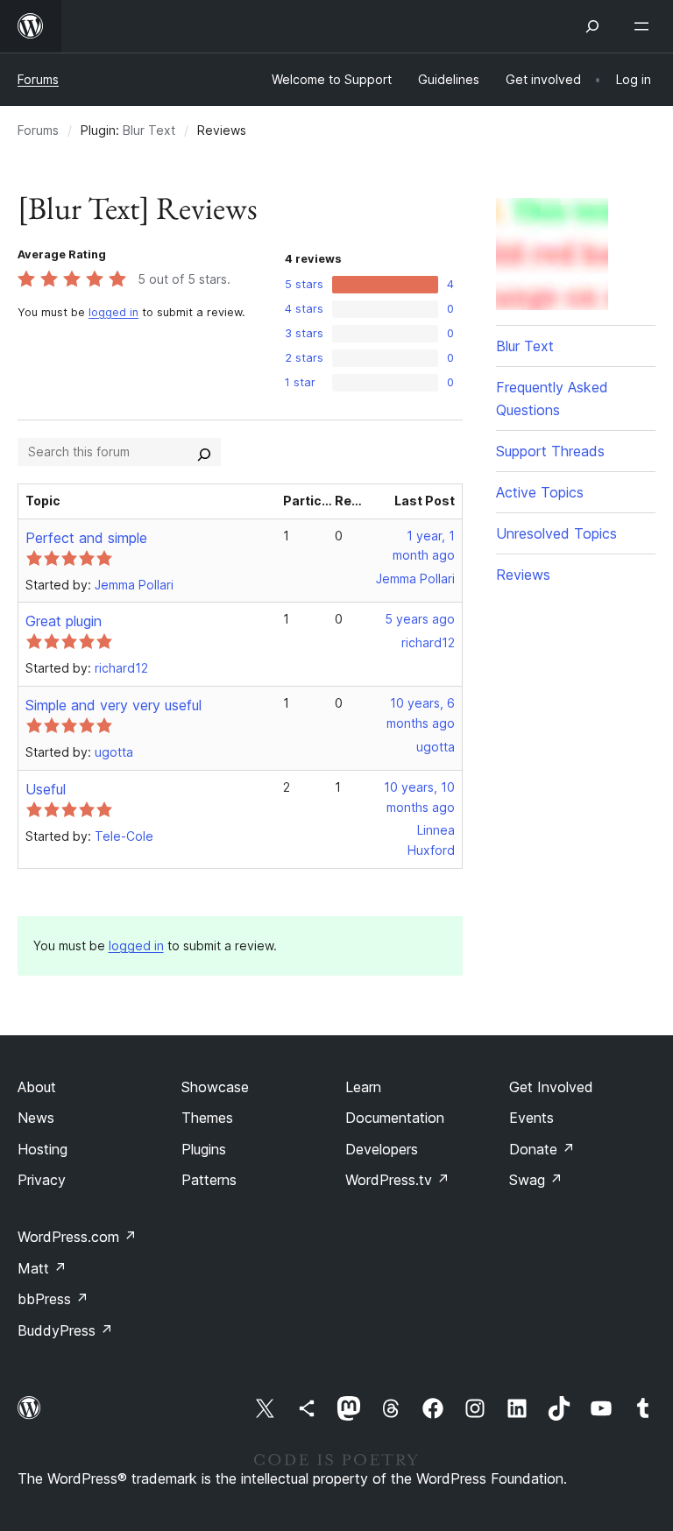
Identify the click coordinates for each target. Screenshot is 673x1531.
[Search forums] (204, 452)
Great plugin (63, 621)
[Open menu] (645, 26)
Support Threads (550, 451)
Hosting (42, 1149)
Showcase (215, 1087)
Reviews (523, 574)
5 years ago (420, 618)
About (37, 1087)
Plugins (203, 1149)
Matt (42, 1268)
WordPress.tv (397, 1180)
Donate (542, 1149)
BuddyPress (65, 1330)
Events (531, 1117)
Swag (536, 1180)
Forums (38, 79)
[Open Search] (592, 26)
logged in (113, 312)
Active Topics (540, 492)
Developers (381, 1149)
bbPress (53, 1299)
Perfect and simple (86, 538)
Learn (363, 1087)
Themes (207, 1117)
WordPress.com (77, 1236)
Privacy (42, 1180)
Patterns (209, 1180)
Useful (45, 789)
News (36, 1117)
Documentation (394, 1117)
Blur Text (149, 130)
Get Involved (551, 1087)
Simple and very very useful (113, 705)
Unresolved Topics (556, 533)
